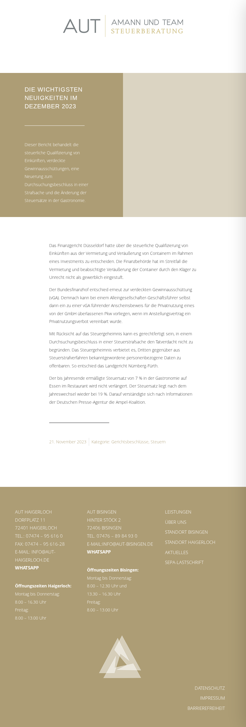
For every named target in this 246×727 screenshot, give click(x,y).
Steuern (158, 442)
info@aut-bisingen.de (127, 544)
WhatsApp (27, 568)
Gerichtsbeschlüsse (129, 442)
